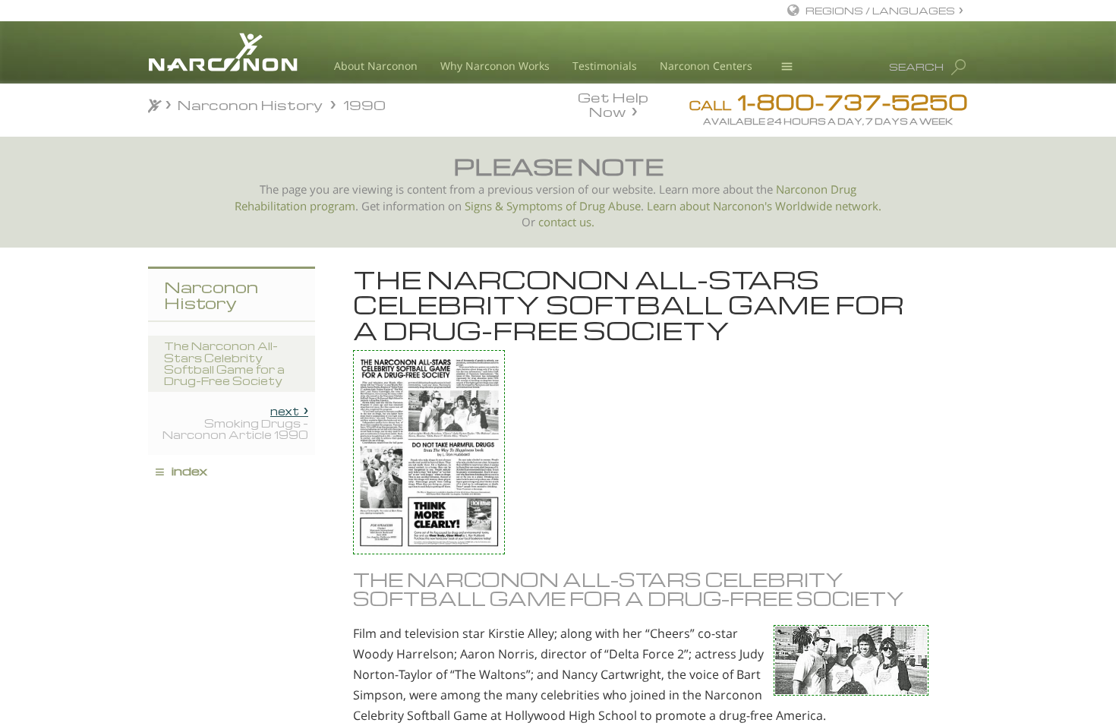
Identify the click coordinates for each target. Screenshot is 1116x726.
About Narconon (376, 65)
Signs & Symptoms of (522, 206)
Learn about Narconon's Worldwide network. (764, 206)
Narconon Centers (706, 65)
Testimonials (604, 65)
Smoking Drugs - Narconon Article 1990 (235, 423)
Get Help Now (613, 103)
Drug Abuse (610, 206)
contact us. (566, 222)
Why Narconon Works (495, 65)
